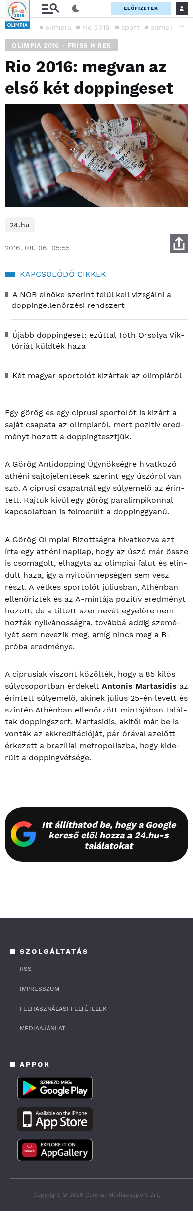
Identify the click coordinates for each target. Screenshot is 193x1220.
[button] (180, 26)
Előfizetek (141, 8)
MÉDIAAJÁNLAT (42, 1028)
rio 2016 (96, 27)
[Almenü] (50, 8)
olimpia (58, 27)
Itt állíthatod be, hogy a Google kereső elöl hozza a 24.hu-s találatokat (109, 835)
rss (26, 969)
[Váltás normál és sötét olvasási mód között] (76, 9)
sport (130, 27)
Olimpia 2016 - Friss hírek (61, 45)
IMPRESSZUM (39, 988)
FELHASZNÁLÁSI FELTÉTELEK (63, 1008)
